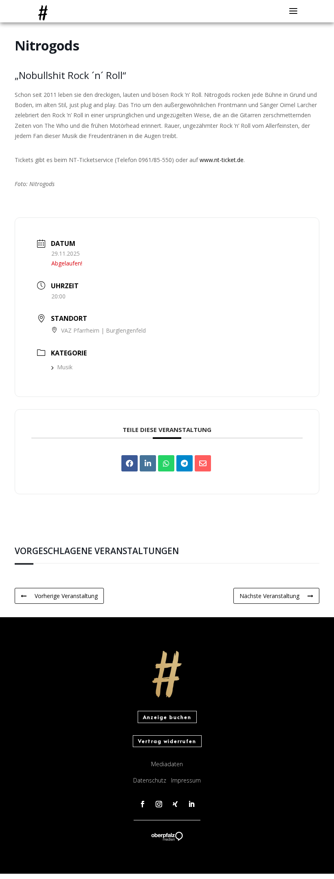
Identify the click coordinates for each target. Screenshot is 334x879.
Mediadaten (167, 764)
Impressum (186, 780)
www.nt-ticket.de (222, 160)
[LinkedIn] (148, 463)
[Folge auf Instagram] (158, 804)
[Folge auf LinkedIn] (191, 804)
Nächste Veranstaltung (269, 596)
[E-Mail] (203, 463)
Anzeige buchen (167, 717)
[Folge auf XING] (175, 804)
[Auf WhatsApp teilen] (166, 463)
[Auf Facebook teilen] (129, 463)
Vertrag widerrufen (167, 741)
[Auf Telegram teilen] (184, 463)
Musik (65, 367)
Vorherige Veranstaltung (66, 596)
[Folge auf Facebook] (142, 804)
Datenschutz (149, 780)
